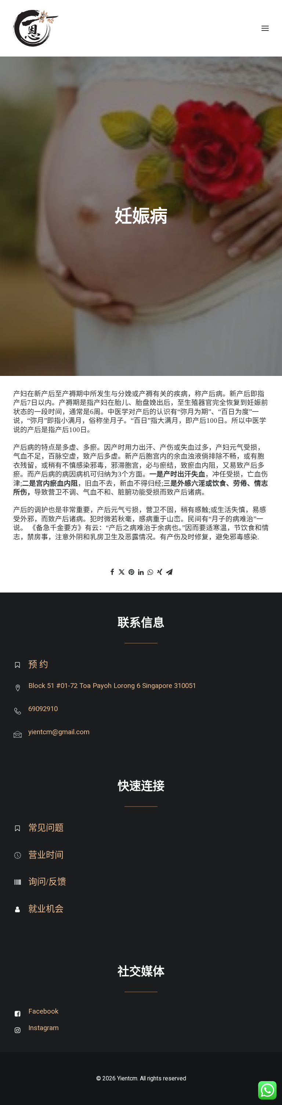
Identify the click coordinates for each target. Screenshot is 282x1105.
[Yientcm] (35, 28)
